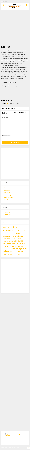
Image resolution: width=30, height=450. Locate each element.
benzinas (11, 234)
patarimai (12, 246)
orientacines (6, 243)
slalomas (8, 251)
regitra (9, 248)
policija (16, 246)
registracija (5, 248)
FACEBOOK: (11, 103)
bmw (15, 234)
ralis (25, 246)
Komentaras (5, 117)
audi (4, 228)
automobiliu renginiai (19, 231)
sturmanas (18, 251)
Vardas (4, 130)
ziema (19, 254)
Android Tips (7, 212)
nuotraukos (18, 241)
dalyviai (19, 233)
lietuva (20, 238)
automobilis (8, 230)
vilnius (14, 254)
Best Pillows (7, 187)
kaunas (21, 236)
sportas (14, 251)
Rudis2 (25, 248)
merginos (5, 241)
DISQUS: (17, 103)
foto (12, 236)
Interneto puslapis (6, 135)
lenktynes (16, 238)
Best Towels (7, 190)
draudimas (5, 236)
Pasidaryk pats (7, 214)
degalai (24, 233)
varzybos (6, 254)
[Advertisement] (15, 27)
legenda (11, 238)
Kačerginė (5, 238)
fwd (14, 236)
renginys (21, 249)
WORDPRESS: (5, 103)
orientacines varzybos (17, 243)
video (10, 254)
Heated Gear (7, 192)
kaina (16, 236)
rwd (3, 251)
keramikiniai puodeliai (9, 195)
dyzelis (8, 236)
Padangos (6, 246)
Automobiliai (11, 227)
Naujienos (11, 241)
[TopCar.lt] (13, 9)
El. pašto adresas (19, 130)
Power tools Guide (8, 197)
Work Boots (7, 199)
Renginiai (14, 249)
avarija (4, 233)
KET (9, 238)
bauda (7, 233)
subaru (21, 251)
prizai (21, 246)
